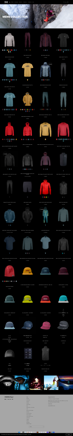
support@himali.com (51, 405)
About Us (27, 401)
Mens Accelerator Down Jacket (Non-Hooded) (27, 174)
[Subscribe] (43, 427)
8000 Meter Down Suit (45, 230)
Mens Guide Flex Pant (27, 55)
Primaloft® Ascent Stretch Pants (9, 202)
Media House (28, 404)
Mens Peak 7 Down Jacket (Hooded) (27, 230)
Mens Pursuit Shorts (27, 202)
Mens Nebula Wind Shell (45, 55)
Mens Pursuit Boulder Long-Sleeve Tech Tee (45, 144)
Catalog (27, 419)
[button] (21, 2)
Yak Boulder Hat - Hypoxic (63, 284)
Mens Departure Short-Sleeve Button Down (45, 258)
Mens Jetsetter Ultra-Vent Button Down (63, 258)
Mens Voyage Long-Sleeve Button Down (63, 230)
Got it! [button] (69, 434)
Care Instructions (29, 413)
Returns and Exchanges (29, 410)
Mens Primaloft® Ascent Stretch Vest (63, 174)
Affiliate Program (28, 423)
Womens (27, 398)
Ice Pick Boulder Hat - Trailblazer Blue (9, 339)
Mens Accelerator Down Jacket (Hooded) (9, 146)
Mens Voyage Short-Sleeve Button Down (9, 258)
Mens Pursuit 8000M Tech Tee (9, 114)
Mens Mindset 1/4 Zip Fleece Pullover (9, 174)
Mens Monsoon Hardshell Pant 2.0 (45, 114)
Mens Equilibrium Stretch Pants (63, 114)
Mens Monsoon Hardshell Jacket (28, 116)
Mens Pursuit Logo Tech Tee (10, 86)
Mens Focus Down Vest (63, 202)
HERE (63, 400)
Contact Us (28, 417)
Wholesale (27, 422)
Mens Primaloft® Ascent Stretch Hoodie (45, 174)
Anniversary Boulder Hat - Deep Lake (45, 284)
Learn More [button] (29, 434)
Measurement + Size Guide (30, 407)
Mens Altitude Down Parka (27, 144)
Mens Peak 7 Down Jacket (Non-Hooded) (9, 230)
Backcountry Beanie (9, 286)
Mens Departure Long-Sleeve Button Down (27, 258)
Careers (27, 420)
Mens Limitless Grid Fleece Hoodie (45, 202)
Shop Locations (28, 414)
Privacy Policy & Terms (29, 416)
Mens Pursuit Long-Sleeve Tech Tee (63, 146)
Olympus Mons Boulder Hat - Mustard (27, 284)
